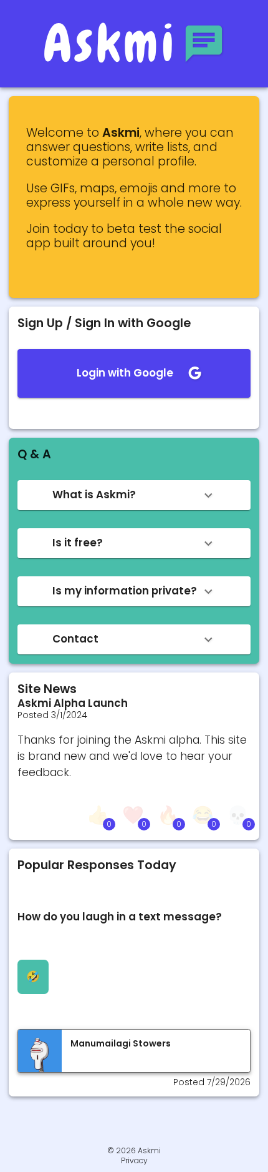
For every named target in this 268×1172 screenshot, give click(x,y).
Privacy (134, 1161)
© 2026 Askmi (134, 1150)
